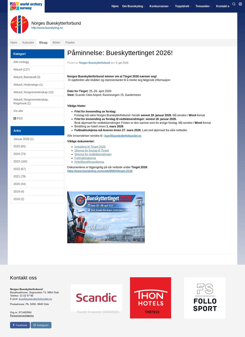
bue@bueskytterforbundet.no (123, 135)
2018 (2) (18, 199)
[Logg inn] (240, 4)
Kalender (28, 42)
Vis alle (18, 110)
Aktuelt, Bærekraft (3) (26, 77)
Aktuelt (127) (21, 69)
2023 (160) (20, 161)
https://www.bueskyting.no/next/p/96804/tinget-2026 (100, 171)
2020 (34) (19, 184)
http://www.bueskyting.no (47, 27)
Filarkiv (70, 42)
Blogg (43, 42)
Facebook (21, 325)
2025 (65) (19, 146)
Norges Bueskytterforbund (94, 62)
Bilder (56, 42)
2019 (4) (18, 191)
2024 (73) (19, 153)
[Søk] (234, 4)
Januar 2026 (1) (23, 139)
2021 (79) (19, 176)
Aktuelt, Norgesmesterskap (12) (33, 92)
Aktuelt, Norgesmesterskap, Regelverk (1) (30, 101)
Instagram (43, 325)
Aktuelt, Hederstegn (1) (28, 84)
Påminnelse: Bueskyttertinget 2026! (120, 52)
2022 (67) (19, 169)
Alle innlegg (21, 62)
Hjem (115, 6)
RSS (19, 118)
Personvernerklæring (22, 315)
